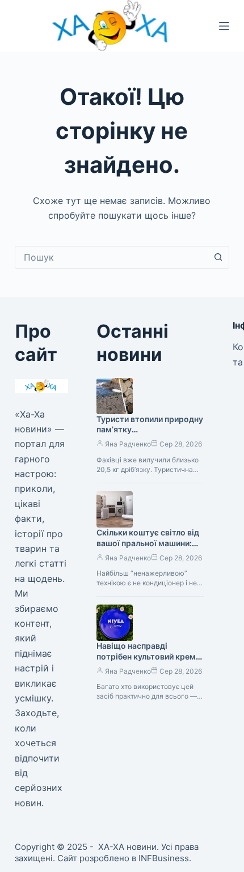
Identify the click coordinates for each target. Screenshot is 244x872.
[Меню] (224, 26)
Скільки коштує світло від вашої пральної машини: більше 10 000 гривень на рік (147, 548)
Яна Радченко (128, 444)
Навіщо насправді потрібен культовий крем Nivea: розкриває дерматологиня (146, 662)
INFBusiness (163, 858)
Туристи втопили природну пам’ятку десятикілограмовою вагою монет (149, 435)
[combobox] (111, 257)
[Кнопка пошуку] (218, 257)
